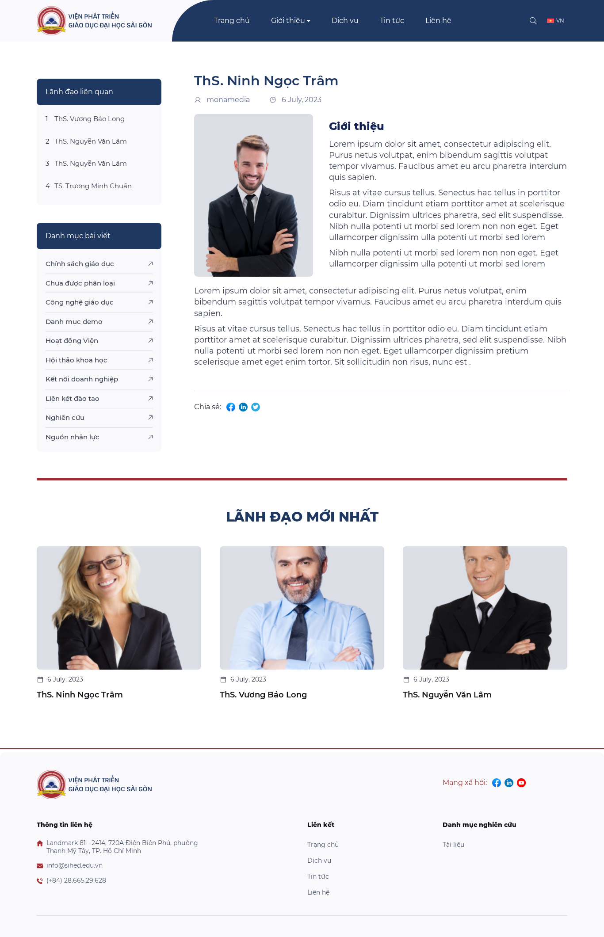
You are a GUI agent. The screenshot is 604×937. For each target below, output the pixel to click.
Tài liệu (453, 845)
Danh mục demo (74, 321)
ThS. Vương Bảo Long (89, 118)
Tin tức (392, 20)
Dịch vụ (345, 20)
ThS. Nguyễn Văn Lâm (90, 141)
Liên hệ (438, 20)
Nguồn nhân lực (72, 437)
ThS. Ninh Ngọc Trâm (80, 695)
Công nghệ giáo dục (80, 302)
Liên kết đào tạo (72, 398)
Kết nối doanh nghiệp (82, 379)
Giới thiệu (288, 20)
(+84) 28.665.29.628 (76, 880)
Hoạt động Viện (72, 340)
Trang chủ (232, 20)
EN (560, 37)
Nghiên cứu (65, 417)
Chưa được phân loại (80, 283)
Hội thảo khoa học (76, 360)
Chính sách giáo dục (80, 263)
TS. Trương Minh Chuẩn (93, 186)
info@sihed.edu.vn (74, 865)
